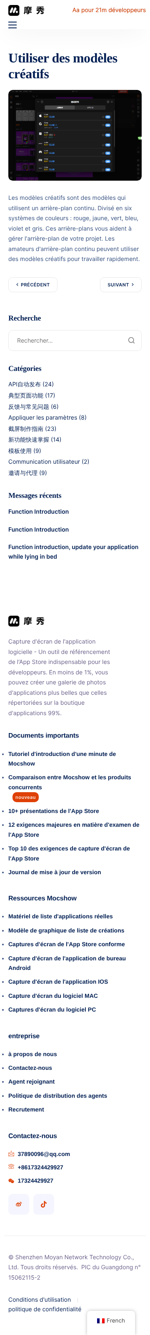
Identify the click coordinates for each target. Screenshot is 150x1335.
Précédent (35, 285)
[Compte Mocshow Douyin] (43, 1204)
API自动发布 (24, 384)
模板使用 (20, 451)
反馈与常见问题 (28, 406)
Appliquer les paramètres (42, 417)
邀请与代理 (23, 473)
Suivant (118, 285)
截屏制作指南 (25, 429)
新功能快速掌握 (28, 439)
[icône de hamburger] (12, 25)
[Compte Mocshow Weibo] (18, 1204)
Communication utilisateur (44, 461)
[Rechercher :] (75, 340)
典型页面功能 (25, 395)
